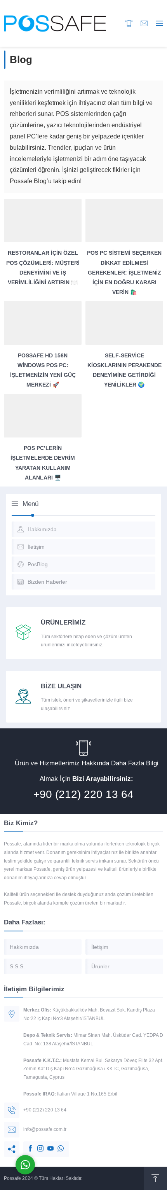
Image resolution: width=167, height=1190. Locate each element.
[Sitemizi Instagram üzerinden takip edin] (36, 1144)
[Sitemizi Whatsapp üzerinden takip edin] (57, 1144)
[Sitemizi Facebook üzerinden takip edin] (26, 1144)
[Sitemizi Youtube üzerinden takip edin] (46, 1144)
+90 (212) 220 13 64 (83, 794)
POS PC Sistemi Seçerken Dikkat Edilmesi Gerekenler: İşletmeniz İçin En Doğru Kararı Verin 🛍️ (124, 272)
